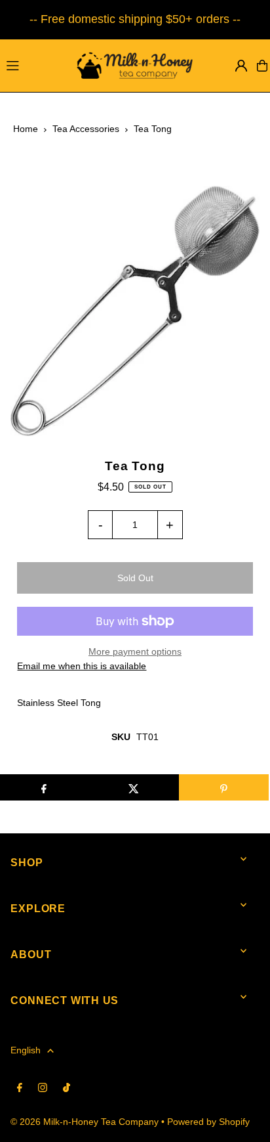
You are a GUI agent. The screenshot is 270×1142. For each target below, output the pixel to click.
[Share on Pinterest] (224, 787)
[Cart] (262, 66)
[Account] (241, 66)
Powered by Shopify (208, 1122)
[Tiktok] (66, 1088)
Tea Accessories (85, 128)
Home (25, 128)
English (25, 1050)
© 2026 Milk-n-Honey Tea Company (84, 1122)
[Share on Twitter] (133, 787)
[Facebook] (19, 1088)
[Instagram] (42, 1088)
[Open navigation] (31, 65)
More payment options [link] (135, 652)
